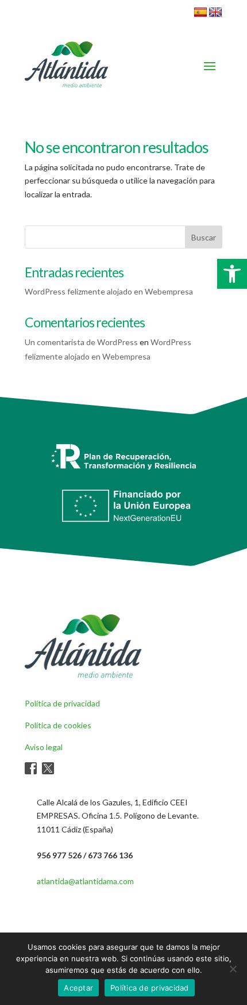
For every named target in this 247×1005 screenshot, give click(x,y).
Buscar (203, 237)
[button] (232, 274)
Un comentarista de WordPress (81, 342)
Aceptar (78, 987)
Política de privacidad (62, 703)
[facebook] (31, 771)
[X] (48, 771)
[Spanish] (200, 12)
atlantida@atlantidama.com (85, 881)
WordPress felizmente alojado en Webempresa (109, 291)
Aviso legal (44, 747)
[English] (215, 12)
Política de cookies (58, 725)
